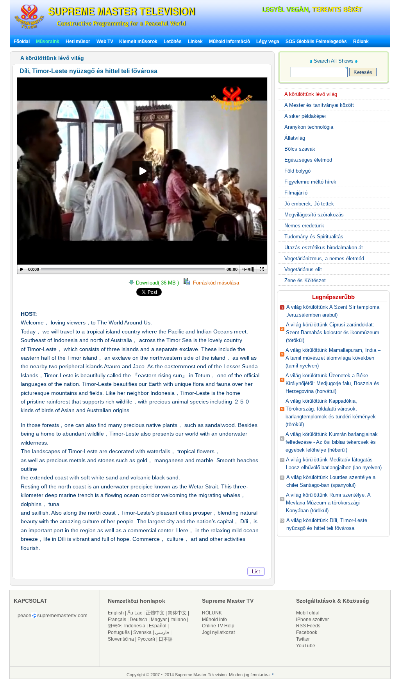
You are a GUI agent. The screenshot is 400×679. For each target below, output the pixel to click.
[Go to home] (105, 29)
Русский (146, 639)
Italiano (178, 619)
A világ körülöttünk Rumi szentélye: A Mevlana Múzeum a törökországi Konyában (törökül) (328, 502)
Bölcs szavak (299, 149)
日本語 (166, 639)
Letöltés (173, 41)
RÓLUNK (212, 613)
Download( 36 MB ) (159, 283)
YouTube (305, 645)
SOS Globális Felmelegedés (316, 41)
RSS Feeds (308, 626)
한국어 (115, 626)
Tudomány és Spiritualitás (313, 237)
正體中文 (155, 613)
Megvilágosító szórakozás (314, 215)
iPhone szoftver (312, 619)
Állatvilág (294, 138)
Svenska (142, 632)
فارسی (162, 632)
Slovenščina (121, 639)
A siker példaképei (305, 116)
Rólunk (361, 41)
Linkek (195, 41)
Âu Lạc (134, 613)
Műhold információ (229, 41)
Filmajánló (295, 193)
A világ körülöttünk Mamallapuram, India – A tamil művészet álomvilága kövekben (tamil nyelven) (333, 358)
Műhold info (214, 619)
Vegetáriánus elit (303, 269)
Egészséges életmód (308, 160)
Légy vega (267, 41)
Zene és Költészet (305, 280)
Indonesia (134, 626)
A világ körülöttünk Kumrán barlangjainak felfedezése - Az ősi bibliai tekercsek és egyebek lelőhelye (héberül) (332, 442)
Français (117, 619)
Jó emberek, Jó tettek (309, 204)
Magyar (159, 619)
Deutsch (138, 619)
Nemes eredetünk (304, 226)
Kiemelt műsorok (138, 41)
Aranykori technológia (308, 127)
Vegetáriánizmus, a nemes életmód (324, 258)
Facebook (306, 632)
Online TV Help (218, 626)
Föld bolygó (297, 171)
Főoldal (22, 41)
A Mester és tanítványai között (319, 105)
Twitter (303, 639)
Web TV (105, 41)
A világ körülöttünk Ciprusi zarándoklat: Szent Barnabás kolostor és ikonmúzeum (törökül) (332, 332)
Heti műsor (78, 41)
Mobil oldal (308, 613)
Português (119, 632)
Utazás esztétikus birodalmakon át (323, 247)
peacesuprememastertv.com (53, 615)
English (116, 613)
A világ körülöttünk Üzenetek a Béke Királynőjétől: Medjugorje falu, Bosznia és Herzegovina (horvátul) (332, 383)
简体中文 (177, 613)
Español (157, 626)
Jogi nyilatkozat (218, 632)
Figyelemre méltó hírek (310, 182)
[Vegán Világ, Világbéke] (299, 11)
